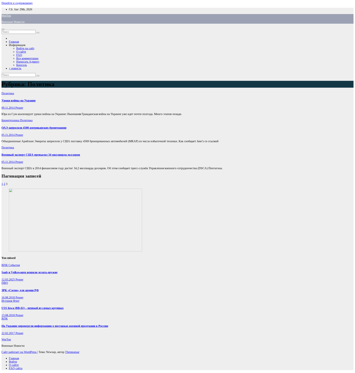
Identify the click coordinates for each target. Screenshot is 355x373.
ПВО (4, 282)
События (14, 265)
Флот (16, 300)
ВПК (5, 265)
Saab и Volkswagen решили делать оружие (29, 272)
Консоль (21, 65)
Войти (13, 361)
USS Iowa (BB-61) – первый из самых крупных (32, 308)
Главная (14, 41)
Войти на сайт (25, 48)
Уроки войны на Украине (18, 100)
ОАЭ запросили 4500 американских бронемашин (33, 127)
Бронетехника (10, 120)
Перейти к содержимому (17, 3)
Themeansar (72, 352)
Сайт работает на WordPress (19, 352)
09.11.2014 (8, 107)
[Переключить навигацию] (2, 29)
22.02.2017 (8, 333)
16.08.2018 (8, 297)
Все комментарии (27, 58)
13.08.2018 (8, 315)
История (7, 300)
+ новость (15, 68)
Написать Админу (27, 61)
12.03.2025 (8, 279)
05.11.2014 (8, 134)
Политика (7, 93)
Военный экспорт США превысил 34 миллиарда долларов (40, 154)
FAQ (19, 55)
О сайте (21, 51)
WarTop (6, 15)
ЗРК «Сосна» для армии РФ (20, 290)
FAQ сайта (15, 368)
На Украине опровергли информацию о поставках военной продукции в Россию (54, 326)
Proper (19, 107)
